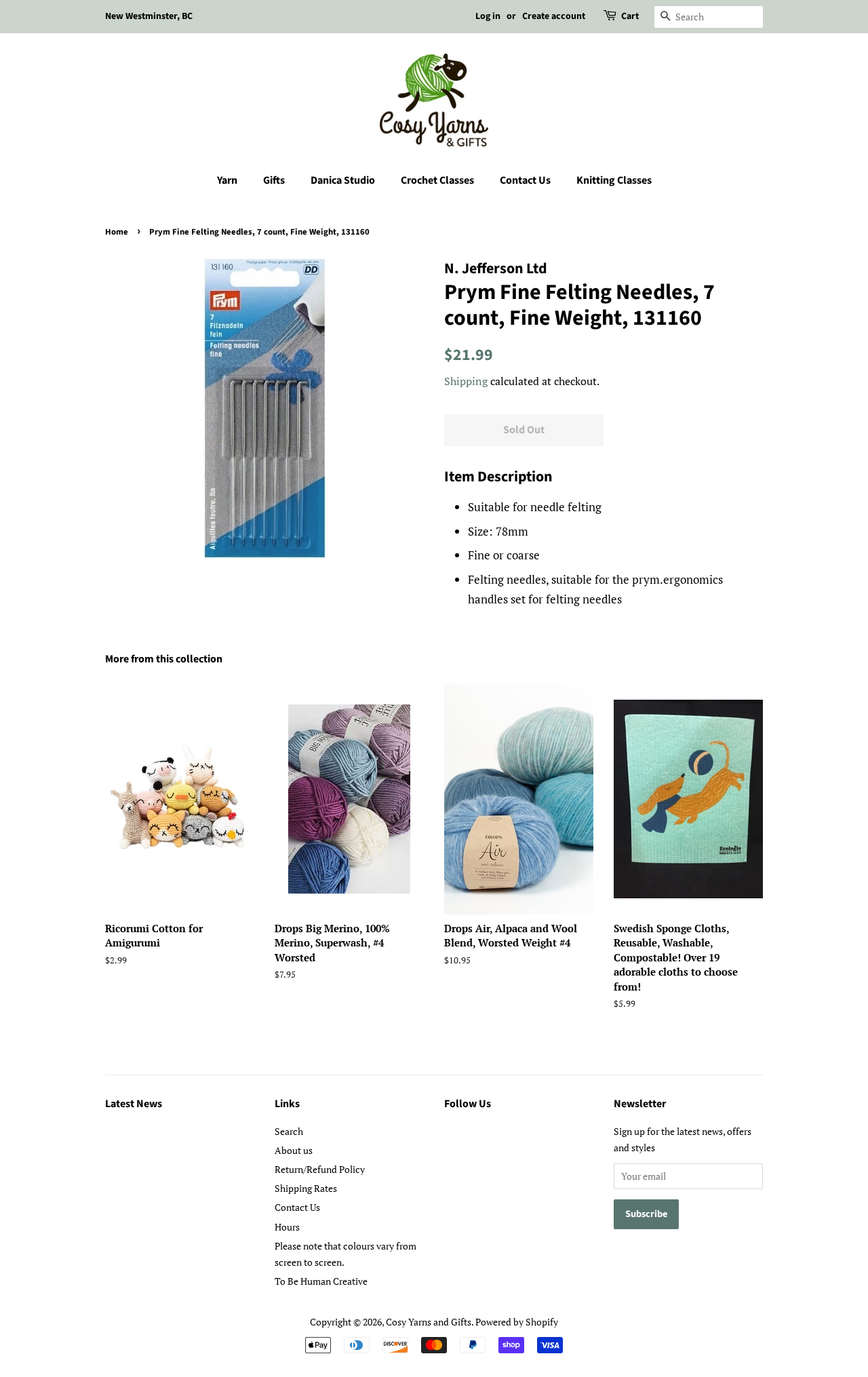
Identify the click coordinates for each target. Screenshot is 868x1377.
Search (289, 1131)
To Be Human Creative (321, 1281)
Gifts (274, 180)
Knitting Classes (614, 180)
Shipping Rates (306, 1188)
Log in (487, 16)
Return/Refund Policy (320, 1169)
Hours (287, 1226)
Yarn (227, 180)
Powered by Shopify (516, 1321)
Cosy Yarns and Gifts (428, 1321)
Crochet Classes (437, 180)
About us (294, 1150)
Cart (630, 16)
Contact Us (525, 180)
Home (116, 232)
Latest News (133, 1103)
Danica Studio (343, 180)
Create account (553, 16)
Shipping (466, 381)
